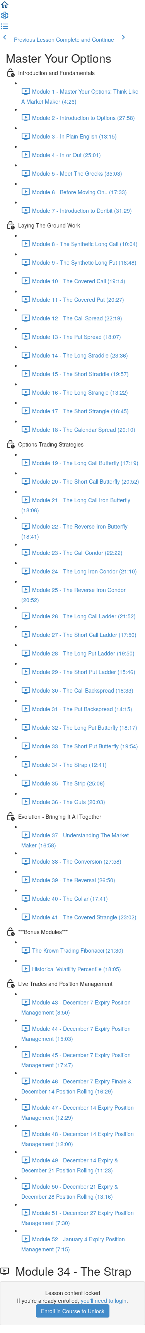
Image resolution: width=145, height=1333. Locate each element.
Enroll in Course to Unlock (72, 1311)
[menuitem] (4, 18)
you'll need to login (103, 1300)
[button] (4, 7)
